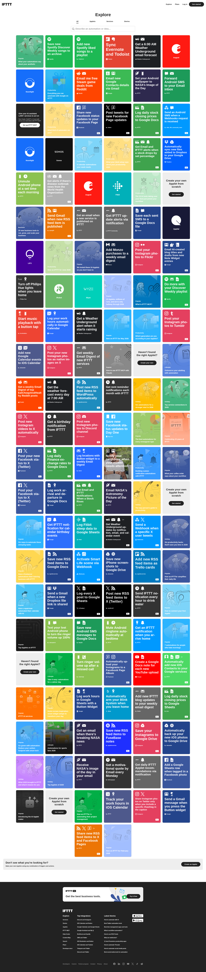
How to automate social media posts (115, 948)
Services (65, 919)
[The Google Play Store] (137, 921)
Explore (169, 4)
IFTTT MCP (66, 930)
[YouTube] (128, 964)
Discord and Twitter (83, 952)
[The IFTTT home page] (7, 4)
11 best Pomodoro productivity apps (115, 941)
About (106, 964)
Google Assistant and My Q (85, 930)
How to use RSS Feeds (111, 934)
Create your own (147, 363)
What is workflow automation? (113, 930)
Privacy (99, 964)
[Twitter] (132, 964)
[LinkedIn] (118, 964)
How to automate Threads (112, 945)
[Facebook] (114, 964)
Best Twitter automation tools (113, 923)
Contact (92, 964)
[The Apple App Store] (137, 916)
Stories (65, 923)
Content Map (67, 937)
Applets (65, 927)
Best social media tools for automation (116, 952)
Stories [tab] (127, 21)
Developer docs (67, 948)
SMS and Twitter (82, 937)
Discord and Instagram (84, 919)
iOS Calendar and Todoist (85, 945)
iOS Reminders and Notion (85, 941)
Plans (177, 4)
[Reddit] (141, 964)
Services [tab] (109, 21)
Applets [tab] (92, 21)
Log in (185, 4)
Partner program (83, 964)
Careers (74, 964)
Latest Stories (110, 916)
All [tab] (77, 21)
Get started (196, 4)
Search (65, 941)
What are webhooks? (110, 937)
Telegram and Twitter (83, 948)
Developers (66, 964)
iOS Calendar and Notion (84, 923)
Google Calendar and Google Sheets (88, 927)
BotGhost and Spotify (83, 934)
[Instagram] (123, 964)
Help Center (66, 934)
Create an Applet (190, 864)
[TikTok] (137, 964)
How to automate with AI (111, 919)
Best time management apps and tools (116, 927)
